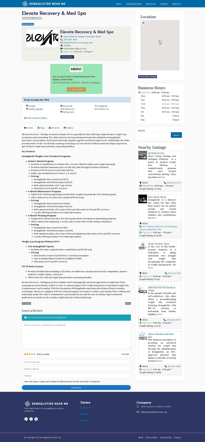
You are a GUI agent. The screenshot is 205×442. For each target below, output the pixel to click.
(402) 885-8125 (70, 39)
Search (141, 130)
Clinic (142, 248)
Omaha (38, 18)
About (140, 437)
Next (128, 303)
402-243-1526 (174, 273)
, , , (82, 36)
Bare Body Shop (157, 196)
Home (118, 3)
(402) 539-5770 (174, 182)
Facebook (67, 106)
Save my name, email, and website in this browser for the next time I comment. (62, 381)
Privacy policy (151, 437)
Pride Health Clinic (159, 243)
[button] (94, 51)
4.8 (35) (39, 109)
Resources (151, 3)
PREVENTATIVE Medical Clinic (161, 289)
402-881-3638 (174, 366)
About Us (176, 3)
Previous (26, 303)
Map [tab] (42, 128)
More (162, 177)
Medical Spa (28, 24)
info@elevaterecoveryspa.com (77, 42)
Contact (164, 3)
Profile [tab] (30, 128)
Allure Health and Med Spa (161, 335)
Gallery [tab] (69, 128)
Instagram (102, 106)
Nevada (84, 413)
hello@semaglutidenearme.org (154, 412)
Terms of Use (166, 437)
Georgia (84, 419)
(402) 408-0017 (173, 320)
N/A (72, 112)
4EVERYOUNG (156, 153)
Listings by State (133, 3)
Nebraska (27, 18)
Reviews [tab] (55, 128)
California (85, 407)
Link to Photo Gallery (37, 118)
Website (67, 45)
